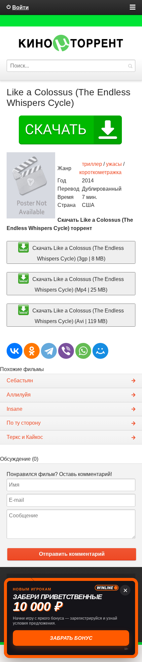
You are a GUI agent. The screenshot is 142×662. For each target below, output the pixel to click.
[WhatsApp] (83, 351)
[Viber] (66, 351)
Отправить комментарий (72, 554)
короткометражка (100, 172)
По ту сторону (24, 423)
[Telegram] (49, 351)
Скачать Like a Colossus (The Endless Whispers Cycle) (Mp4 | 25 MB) (77, 284)
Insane (14, 409)
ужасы (114, 164)
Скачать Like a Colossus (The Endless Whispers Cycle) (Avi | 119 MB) (77, 315)
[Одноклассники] (32, 351)
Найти (130, 65)
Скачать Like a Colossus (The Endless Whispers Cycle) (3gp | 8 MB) (77, 253)
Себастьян (20, 380)
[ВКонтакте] (14, 351)
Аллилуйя (19, 395)
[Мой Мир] (100, 351)
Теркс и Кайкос (25, 437)
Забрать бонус (71, 638)
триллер (92, 164)
